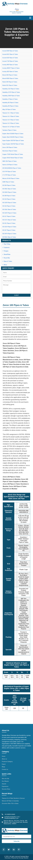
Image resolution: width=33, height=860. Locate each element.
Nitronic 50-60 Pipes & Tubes (10, 178)
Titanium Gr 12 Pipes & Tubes (11, 126)
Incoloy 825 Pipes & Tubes (10, 71)
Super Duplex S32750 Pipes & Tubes (13, 140)
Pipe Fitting (7, 244)
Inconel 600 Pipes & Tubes (10, 51)
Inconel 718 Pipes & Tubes (10, 61)
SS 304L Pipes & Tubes (9, 188)
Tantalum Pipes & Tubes (9, 130)
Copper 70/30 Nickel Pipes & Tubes (12, 154)
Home (3, 756)
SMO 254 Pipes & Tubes (9, 161)
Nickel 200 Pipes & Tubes (9, 82)
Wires (5, 264)
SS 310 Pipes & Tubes (8, 199)
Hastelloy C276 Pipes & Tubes (11, 92)
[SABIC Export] (16, 9)
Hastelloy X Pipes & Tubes (10, 99)
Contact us (5, 769)
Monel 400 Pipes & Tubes (9, 75)
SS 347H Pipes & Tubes (9, 233)
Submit (16, 295)
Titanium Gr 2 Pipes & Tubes (10, 116)
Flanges (6, 251)
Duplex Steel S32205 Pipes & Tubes (12, 137)
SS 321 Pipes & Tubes (8, 223)
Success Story (6, 789)
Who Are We (5, 778)
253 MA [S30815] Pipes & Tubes (11, 168)
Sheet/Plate (7, 254)
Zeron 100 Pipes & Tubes (9, 147)
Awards (4, 784)
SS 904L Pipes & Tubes (9, 237)
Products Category (7, 761)
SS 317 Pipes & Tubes (8, 216)
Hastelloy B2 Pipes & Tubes (10, 102)
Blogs (3, 766)
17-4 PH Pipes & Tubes (9, 175)
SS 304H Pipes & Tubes (9, 192)
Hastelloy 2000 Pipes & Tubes (11, 95)
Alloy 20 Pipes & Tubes (9, 109)
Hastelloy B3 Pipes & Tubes (10, 106)
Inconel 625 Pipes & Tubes (10, 57)
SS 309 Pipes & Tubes (8, 195)
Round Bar (7, 258)
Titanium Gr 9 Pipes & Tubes (10, 123)
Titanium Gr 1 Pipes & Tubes (10, 113)
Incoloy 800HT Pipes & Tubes (11, 68)
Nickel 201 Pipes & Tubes (9, 85)
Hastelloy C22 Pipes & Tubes (10, 88)
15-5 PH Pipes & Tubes (9, 171)
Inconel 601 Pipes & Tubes (10, 54)
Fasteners (7, 247)
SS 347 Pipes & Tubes (8, 230)
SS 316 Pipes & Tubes (8, 206)
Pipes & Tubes (8, 261)
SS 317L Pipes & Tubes (9, 220)
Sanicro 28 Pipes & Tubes (9, 164)
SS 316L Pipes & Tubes (9, 209)
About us (4, 759)
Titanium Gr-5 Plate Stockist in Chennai (13, 798)
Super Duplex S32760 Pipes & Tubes (13, 144)
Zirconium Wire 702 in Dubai (10, 803)
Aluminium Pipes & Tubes (9, 151)
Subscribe (16, 841)
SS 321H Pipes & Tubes (9, 226)
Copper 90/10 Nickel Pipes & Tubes (12, 157)
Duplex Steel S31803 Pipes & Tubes (12, 133)
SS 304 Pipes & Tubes (8, 185)
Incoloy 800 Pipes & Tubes (10, 64)
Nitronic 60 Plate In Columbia (10, 801)
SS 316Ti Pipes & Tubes (9, 213)
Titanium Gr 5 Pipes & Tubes (10, 120)
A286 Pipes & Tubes (8, 182)
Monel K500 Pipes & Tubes (10, 78)
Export (4, 764)
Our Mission (5, 781)
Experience (5, 786)
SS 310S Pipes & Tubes (9, 202)
